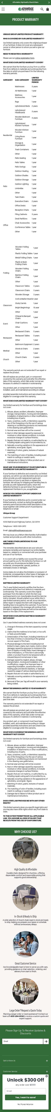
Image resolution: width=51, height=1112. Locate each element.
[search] (42, 9)
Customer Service (10, 1072)
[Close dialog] (46, 1076)
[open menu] (3, 9)
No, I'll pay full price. (25, 1104)
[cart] (47, 10)
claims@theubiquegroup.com (20, 531)
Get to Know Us (9, 1061)
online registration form (24, 58)
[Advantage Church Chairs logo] (26, 9)
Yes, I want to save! (25, 1097)
